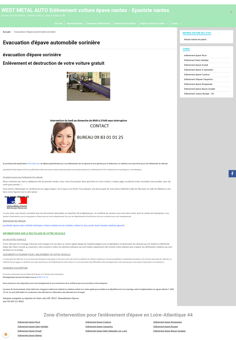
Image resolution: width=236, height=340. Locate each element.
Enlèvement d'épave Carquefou (198, 79)
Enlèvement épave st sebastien (198, 70)
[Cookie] (6, 334)
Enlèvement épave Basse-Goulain (199, 89)
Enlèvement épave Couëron (197, 74)
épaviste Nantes (74, 23)
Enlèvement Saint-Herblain (196, 60)
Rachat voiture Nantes (125, 23)
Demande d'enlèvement (98, 23)
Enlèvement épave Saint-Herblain (33, 326)
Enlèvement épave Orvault (196, 65)
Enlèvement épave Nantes (30, 335)
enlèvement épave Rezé (195, 55)
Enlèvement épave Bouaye (165, 326)
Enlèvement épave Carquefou (99, 326)
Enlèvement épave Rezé (29, 322)
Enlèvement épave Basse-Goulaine (169, 331)
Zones (175, 23)
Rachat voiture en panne (195, 39)
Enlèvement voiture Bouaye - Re (199, 93)
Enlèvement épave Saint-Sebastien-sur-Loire (106, 331)
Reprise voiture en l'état (152, 23)
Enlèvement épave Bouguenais (198, 84)
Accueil (58, 23)
